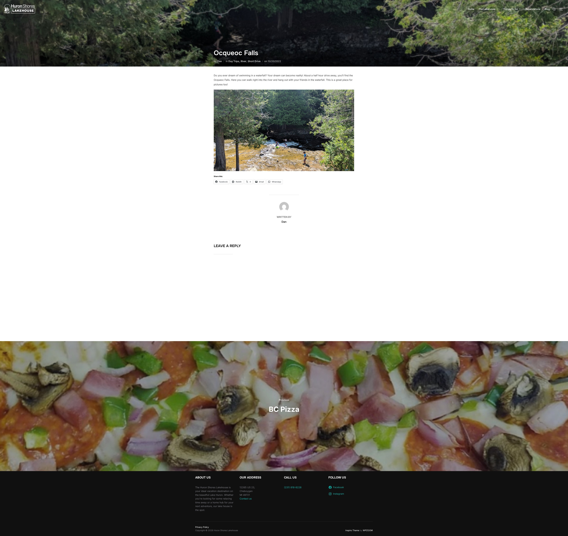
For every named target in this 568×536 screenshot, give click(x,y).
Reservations (533, 9)
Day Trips (233, 61)
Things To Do (510, 9)
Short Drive (254, 61)
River (243, 61)
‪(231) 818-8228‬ (292, 487)
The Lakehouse (487, 9)
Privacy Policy (202, 527)
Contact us (246, 498)
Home (471, 9)
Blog (547, 9)
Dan (219, 61)
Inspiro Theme (352, 530)
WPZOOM (368, 530)
